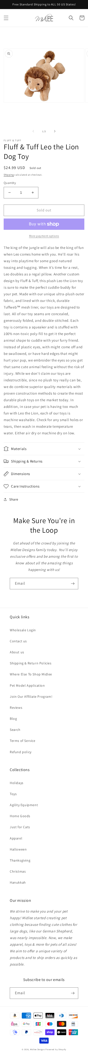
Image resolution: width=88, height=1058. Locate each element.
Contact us (18, 641)
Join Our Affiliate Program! (31, 696)
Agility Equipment (24, 805)
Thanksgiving (20, 860)
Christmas (18, 871)
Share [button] (13, 499)
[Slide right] (54, 131)
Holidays (16, 783)
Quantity (10, 183)
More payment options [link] (44, 236)
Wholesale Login (23, 630)
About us (17, 652)
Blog (13, 718)
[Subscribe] (72, 583)
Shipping (9, 174)
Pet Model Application (27, 685)
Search (15, 729)
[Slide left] (33, 131)
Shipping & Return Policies (31, 663)
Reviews (16, 707)
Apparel (16, 838)
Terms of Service (22, 740)
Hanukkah (18, 882)
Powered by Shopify (55, 1049)
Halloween (18, 849)
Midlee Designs (37, 1049)
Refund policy (21, 752)
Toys (13, 794)
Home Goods (20, 816)
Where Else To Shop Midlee (31, 674)
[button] (6, 18)
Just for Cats (20, 827)
